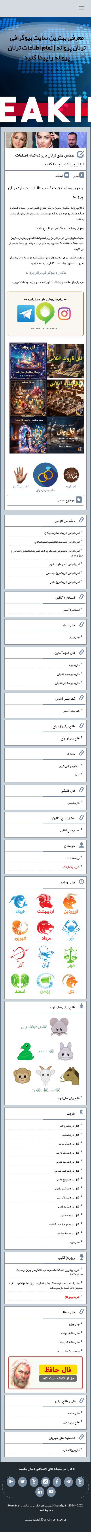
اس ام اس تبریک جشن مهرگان (62, 532)
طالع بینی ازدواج (70, 738)
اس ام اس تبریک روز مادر (65, 582)
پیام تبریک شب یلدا (68, 1351)
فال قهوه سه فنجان (68, 674)
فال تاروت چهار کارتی (67, 1170)
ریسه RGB (73, 858)
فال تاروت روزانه (69, 1126)
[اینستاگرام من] (45, 1482)
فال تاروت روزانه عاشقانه (64, 1224)
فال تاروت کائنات (69, 1143)
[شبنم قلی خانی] (19, 141)
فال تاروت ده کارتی (68, 1206)
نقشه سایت (32, 1519)
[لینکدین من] (39, 1492)
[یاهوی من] (80, 1482)
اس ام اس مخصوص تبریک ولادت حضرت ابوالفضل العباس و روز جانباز (47, 553)
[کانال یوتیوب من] (51, 1492)
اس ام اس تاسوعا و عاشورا (64, 564)
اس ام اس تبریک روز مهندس (63, 573)
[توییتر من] (22, 1482)
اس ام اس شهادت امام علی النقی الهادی (57, 541)
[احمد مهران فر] (72, 141)
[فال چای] (65, 436)
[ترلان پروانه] (45, 141)
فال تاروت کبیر (71, 1134)
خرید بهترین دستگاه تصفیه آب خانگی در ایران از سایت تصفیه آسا (49, 1272)
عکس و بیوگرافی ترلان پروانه (45, 272)
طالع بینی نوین (71, 1422)
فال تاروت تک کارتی (68, 1152)
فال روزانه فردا (71, 1450)
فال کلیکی (74, 802)
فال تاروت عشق (70, 1215)
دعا (77, 775)
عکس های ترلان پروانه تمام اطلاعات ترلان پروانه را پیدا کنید (49, 159)
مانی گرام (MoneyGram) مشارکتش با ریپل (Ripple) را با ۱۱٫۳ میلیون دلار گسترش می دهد (46, 1285)
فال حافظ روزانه (70, 1333)
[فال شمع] (28, 399)
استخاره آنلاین (71, 610)
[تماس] (34, 1482)
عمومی (61, 500)
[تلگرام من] (68, 1482)
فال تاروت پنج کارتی (68, 1179)
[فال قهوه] (65, 399)
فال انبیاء (74, 637)
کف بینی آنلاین (71, 710)
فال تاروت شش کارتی (67, 1188)
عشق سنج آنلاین (70, 830)
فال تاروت (74, 1242)
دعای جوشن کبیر (69, 766)
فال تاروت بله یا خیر (68, 1233)
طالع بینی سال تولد (68, 1098)
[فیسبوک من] (57, 1482)
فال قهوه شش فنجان (67, 683)
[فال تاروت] (65, 362)
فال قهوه (74, 665)
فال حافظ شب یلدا (69, 1342)
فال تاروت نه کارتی (68, 1197)
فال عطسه (73, 1413)
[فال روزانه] (28, 362)
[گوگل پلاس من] (11, 1482)
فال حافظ (74, 1324)
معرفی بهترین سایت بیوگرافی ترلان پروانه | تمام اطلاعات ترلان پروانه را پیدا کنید (47, 47)
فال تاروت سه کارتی (68, 1161)
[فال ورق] (28, 436)
